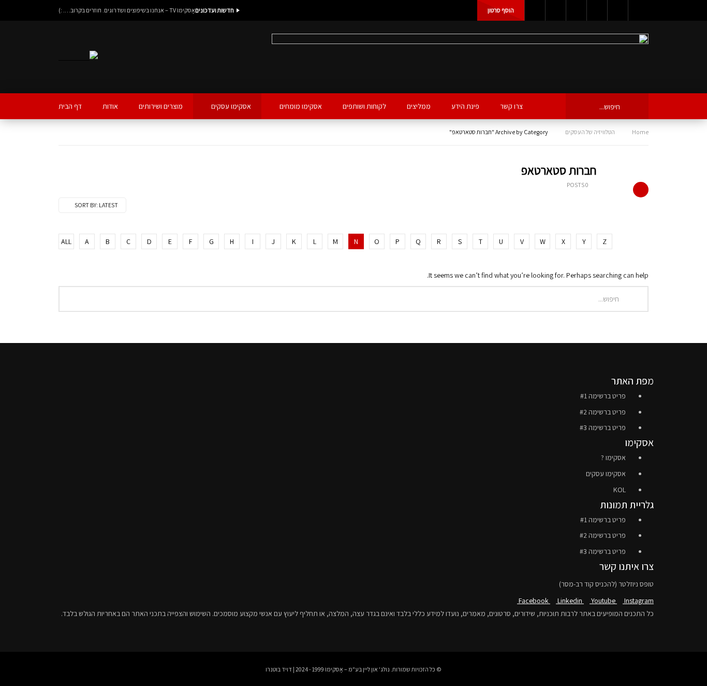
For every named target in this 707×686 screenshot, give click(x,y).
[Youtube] (576, 10)
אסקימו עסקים (231, 106)
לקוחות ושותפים (364, 106)
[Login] (638, 10)
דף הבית (70, 106)
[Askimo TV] (78, 57)
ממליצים (419, 106)
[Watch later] (617, 10)
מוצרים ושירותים (161, 106)
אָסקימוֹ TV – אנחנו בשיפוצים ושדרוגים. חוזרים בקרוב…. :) (126, 10)
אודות (110, 106)
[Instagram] (596, 10)
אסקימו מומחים (300, 106)
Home (640, 132)
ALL (66, 241)
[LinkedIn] (555, 10)
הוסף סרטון (501, 10)
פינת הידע (465, 106)
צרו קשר (511, 106)
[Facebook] (534, 10)
